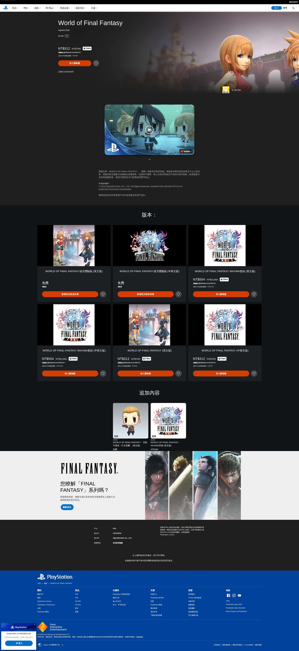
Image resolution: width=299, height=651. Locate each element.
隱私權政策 (226, 645)
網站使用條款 (237, 645)
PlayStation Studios (44, 601)
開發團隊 (191, 608)
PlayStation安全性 (157, 598)
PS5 (25, 8)
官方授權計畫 (193, 615)
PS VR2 (78, 601)
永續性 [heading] (116, 590)
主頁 (39, 583)
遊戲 (36, 8)
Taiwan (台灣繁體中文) (51, 645)
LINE (228, 601)
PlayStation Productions (46, 605)
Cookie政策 (249, 645)
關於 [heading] (39, 590)
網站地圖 (258, 645)
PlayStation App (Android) (235, 608)
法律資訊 (217, 645)
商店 (14, 8)
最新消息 (80, 8)
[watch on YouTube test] (186, 151)
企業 (39, 608)
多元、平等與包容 (119, 605)
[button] (149, 130)
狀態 (152, 601)
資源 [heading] (190, 590)
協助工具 (116, 598)
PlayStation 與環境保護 (121, 594)
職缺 (39, 598)
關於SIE (40, 594)
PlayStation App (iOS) (234, 604)
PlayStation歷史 (43, 612)
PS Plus (49, 8)
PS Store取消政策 (194, 598)
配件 (76, 608)
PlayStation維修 (156, 605)
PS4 (76, 598)
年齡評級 (191, 601)
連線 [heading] (228, 590)
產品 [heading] (77, 590)
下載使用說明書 (156, 615)
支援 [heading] (153, 590)
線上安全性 (117, 601)
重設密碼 (154, 608)
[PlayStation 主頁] (6, 8)
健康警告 (191, 605)
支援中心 (154, 594)
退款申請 (154, 612)
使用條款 (191, 594)
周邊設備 (64, 8)
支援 (93, 8)
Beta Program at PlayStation (236, 611)
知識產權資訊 (193, 612)
